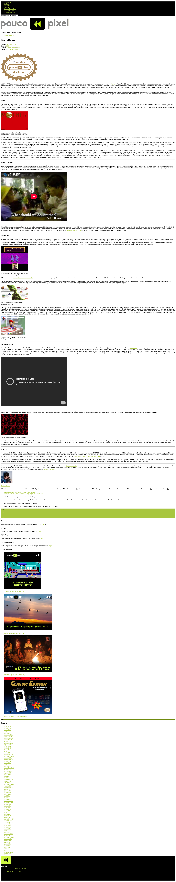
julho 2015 (7, 844)
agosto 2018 (7, 789)
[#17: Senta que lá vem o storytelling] (28, 671)
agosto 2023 (7, 773)
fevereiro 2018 (8, 799)
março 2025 (7, 753)
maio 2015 (7, 847)
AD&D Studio (8, 2)
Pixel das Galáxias (71, 466)
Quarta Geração (11, 47)
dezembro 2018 (8, 782)
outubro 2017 (8, 804)
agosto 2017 (7, 806)
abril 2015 (7, 849)
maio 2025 (7, 749)
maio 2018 (7, 794)
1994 (18, 47)
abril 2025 (7, 751)
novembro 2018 (9, 784)
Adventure (114, 84)
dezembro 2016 (8, 817)
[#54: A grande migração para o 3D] (28, 630)
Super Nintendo (9, 35)
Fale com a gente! (9, 12)
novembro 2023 (9, 768)
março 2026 (7, 733)
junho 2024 (7, 761)
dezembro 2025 (8, 738)
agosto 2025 (7, 744)
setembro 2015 (8, 840)
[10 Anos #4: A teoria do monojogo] (22, 588)
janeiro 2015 (8, 853)
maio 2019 (7, 774)
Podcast (6, 4)
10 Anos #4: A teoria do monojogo (14, 591)
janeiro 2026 (8, 736)
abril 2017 (7, 812)
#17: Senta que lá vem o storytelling (14, 674)
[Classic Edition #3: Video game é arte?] (28, 713)
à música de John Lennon (73, 230)
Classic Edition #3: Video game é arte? (15, 716)
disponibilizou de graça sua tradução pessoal (87, 456)
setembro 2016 (8, 822)
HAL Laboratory (13, 49)
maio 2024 (7, 763)
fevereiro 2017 (8, 815)
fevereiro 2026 (8, 735)
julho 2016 (7, 825)
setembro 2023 (8, 771)
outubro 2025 (8, 741)
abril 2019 (7, 776)
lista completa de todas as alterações (23, 278)
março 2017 (7, 814)
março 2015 (7, 850)
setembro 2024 (8, 759)
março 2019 (7, 778)
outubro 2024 (8, 758)
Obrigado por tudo (49, 469)
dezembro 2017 (8, 801)
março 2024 (7, 766)
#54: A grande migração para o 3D (14, 633)
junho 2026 (7, 728)
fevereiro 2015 (8, 852)
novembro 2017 (9, 802)
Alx (20, 871)
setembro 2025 (8, 743)
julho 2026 (7, 726)
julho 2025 (7, 746)
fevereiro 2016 (8, 834)
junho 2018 (7, 792)
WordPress (10, 871)
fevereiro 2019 (8, 779)
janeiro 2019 (8, 781)
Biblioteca (7, 5)
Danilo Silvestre (5, 486)
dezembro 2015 (8, 835)
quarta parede (133, 348)
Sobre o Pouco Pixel (10, 9)
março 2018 (7, 797)
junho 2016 (7, 827)
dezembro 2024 (8, 754)
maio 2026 (7, 730)
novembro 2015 (9, 837)
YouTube (7, 7)
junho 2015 (7, 845)
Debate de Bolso (9, 10)
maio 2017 (7, 811)
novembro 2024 (9, 756)
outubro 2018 (8, 786)
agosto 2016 (7, 824)
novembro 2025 (9, 740)
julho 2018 (7, 791)
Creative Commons (21, 868)
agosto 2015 (7, 842)
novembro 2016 (9, 819)
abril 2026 (7, 731)
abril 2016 (7, 830)
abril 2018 (7, 796)
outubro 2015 (8, 839)
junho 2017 (7, 809)
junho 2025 (7, 748)
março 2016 (7, 832)
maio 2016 (7, 829)
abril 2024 (7, 764)
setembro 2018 (8, 787)
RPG (7, 46)
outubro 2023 (8, 769)
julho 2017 (7, 807)
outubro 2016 (8, 820)
